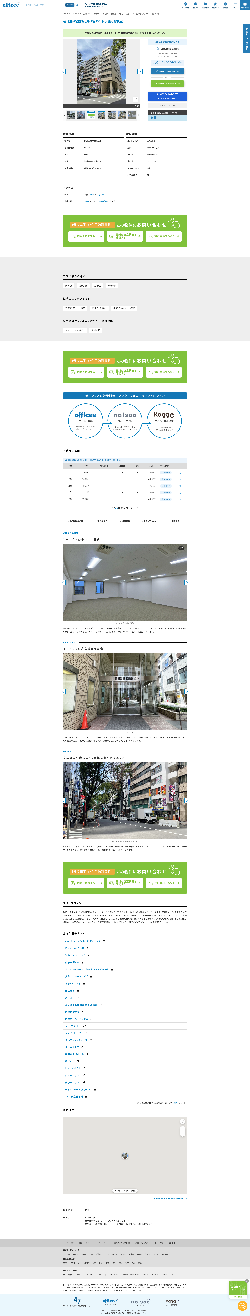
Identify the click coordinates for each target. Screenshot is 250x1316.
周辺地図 (176, 521)
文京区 (131, 1254)
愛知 (94, 1263)
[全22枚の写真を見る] (135, 99)
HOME (65, 14)
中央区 (75, 1254)
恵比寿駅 (83, 286)
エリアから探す (68, 1243)
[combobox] (52, 5)
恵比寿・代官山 (99, 308)
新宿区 (98, 1254)
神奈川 (72, 1263)
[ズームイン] (182, 1128)
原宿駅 (97, 286)
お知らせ (175, 1103)
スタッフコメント (151, 521)
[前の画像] (63, 71)
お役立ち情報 (158, 1243)
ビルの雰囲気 (101, 521)
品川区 (106, 1254)
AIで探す (70, 5)
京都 (120, 1263)
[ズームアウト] (182, 1134)
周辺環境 (126, 521)
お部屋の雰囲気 (77, 521)
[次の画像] (140, 71)
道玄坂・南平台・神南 (75, 308)
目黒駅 (68, 286)
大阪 (79, 1263)
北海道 (86, 1263)
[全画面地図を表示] (182, 1121)
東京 (65, 1263)
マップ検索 (205, 2)
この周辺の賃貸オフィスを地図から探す (169, 1198)
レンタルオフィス (167, 1275)
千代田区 (66, 1254)
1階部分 (145, 1275)
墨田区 (155, 1254)
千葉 (107, 1263)
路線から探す (84, 1243)
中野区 (139, 1254)
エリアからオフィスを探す (81, 14)
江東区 (147, 1254)
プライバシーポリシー (140, 1313)
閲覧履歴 (225, 1)
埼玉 (113, 1263)
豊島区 (123, 1254)
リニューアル (88, 1275)
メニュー (234, 1)
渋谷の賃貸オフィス (84, 1288)
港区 (91, 1254)
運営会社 (171, 1243)
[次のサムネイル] (138, 115)
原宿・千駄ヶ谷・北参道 (124, 308)
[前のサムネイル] (64, 115)
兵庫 (127, 1263)
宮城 (133, 1263)
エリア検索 (186, 2)
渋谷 (128, 14)
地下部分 (154, 1275)
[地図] (102, 194)
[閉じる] (247, 1281)
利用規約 (129, 1313)
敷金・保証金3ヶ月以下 (131, 1275)
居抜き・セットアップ (112, 1275)
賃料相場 (95, 330)
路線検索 (195, 1)
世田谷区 (165, 1254)
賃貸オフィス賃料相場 (122, 1243)
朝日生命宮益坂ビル (141, 14)
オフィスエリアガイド (75, 330)
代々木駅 (112, 286)
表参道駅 (103, 201)
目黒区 (114, 1254)
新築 (78, 1275)
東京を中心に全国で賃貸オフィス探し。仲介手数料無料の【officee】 (123, 1311)
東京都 (97, 14)
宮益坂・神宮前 (117, 14)
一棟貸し (99, 1275)
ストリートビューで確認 (126, 1190)
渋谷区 (105, 14)
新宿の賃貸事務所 (100, 1288)
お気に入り (215, 2)
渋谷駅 (87, 201)
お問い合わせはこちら (245, 4)
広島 (140, 1263)
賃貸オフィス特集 (141, 1243)
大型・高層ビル (68, 1275)
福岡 (100, 1263)
